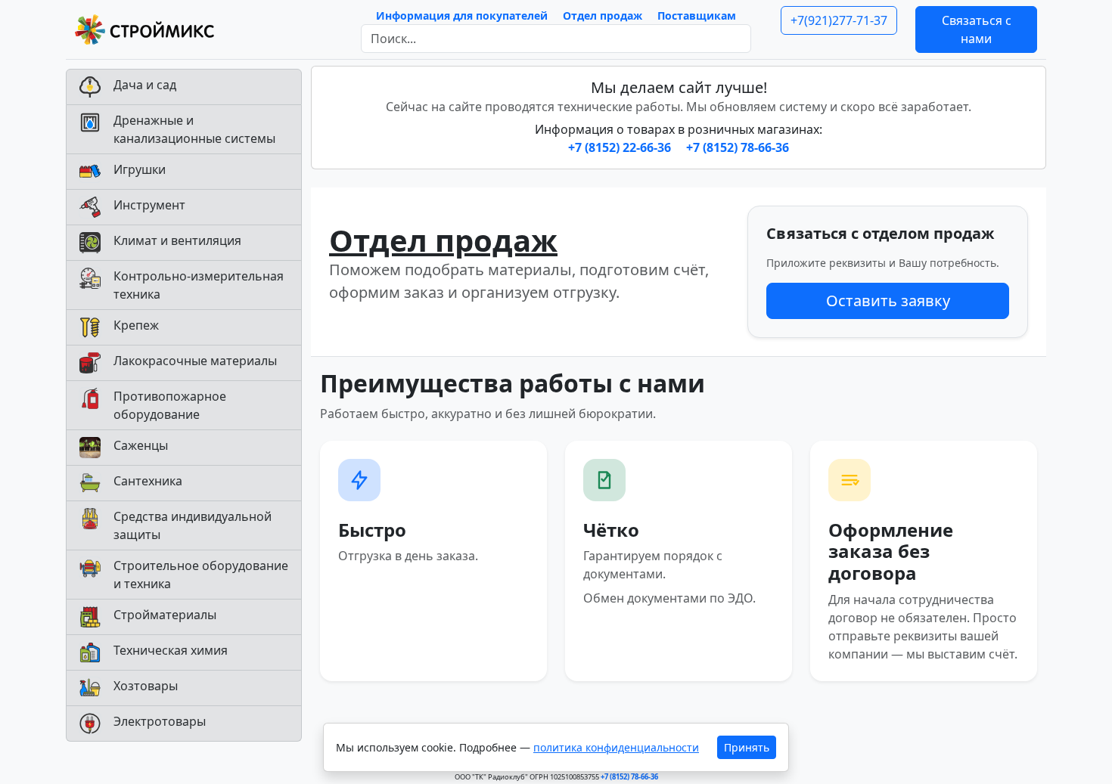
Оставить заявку (888, 300)
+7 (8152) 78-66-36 (737, 147)
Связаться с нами (976, 29)
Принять (746, 747)
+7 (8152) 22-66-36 (621, 147)
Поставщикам (696, 15)
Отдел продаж (602, 15)
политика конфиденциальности (616, 747)
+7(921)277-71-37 (839, 20)
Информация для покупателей (462, 15)
